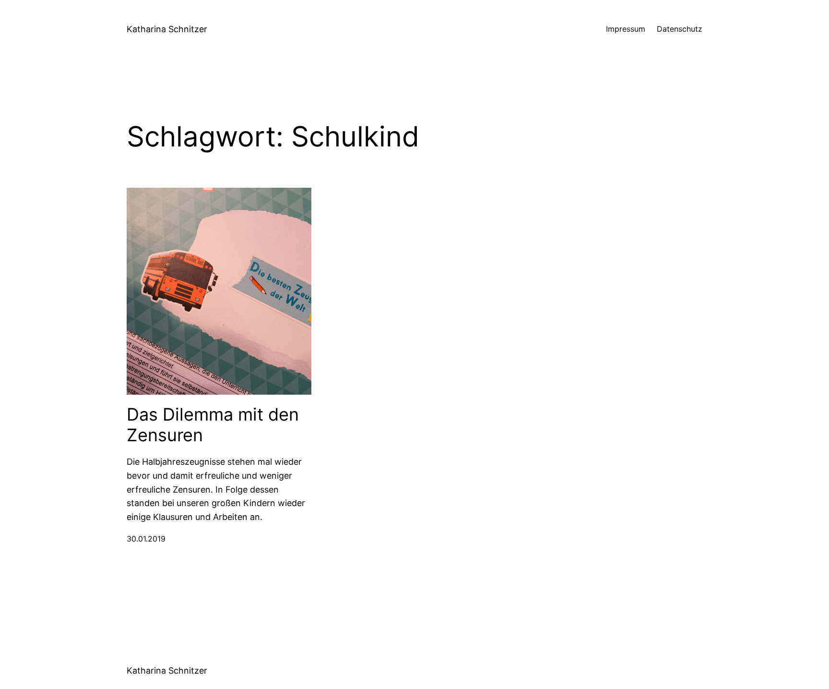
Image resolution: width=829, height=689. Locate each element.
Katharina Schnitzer (167, 29)
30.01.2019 (146, 539)
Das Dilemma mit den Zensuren (213, 425)
